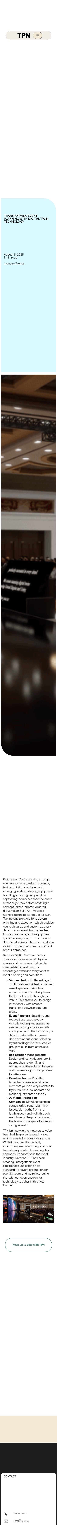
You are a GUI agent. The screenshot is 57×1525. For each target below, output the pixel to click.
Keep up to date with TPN (29, 1245)
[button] (37, 35)
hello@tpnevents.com (21, 1521)
